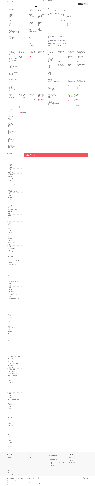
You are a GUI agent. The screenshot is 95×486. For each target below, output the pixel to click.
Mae (29, 36)
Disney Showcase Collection (13, 254)
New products (10, 459)
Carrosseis (50, 71)
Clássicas (10, 180)
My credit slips (31, 461)
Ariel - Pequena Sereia (13, 72)
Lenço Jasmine (21, 95)
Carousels (11, 13)
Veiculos (49, 73)
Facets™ (10, 65)
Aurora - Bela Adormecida (13, 275)
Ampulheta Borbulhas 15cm (76, 99)
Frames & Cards (51, 102)
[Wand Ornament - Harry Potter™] (62, 52)
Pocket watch (50, 98)
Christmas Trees (51, 83)
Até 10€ (10, 29)
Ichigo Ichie (50, 60)
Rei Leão (10, 304)
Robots (49, 68)
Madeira (39, 20)
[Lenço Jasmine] (23, 94)
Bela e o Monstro (12, 78)
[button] (30, 9)
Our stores (10, 463)
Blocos (9, 408)
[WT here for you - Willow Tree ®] (52, 34)
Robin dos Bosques (12, 302)
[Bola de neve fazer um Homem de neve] (63, 12)
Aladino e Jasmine (12, 68)
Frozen (10, 83)
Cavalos (39, 23)
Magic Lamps (11, 20)
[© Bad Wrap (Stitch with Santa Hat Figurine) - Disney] (23, 52)
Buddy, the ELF (51, 58)
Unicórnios (31, 24)
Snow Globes (11, 15)
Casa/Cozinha (11, 97)
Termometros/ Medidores (52, 95)
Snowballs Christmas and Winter (54, 81)
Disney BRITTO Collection (13, 252)
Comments (11, 38)
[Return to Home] (7, 151)
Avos (30, 38)
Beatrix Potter (10, 417)
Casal (30, 42)
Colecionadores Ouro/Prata (14, 31)
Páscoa (10, 109)
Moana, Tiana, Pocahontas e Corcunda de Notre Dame (13, 294)
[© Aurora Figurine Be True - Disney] (33, 52)
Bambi (10, 76)
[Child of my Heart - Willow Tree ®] (52, 41)
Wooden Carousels (32, 31)
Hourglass (50, 101)
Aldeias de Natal (51, 88)
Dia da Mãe (11, 110)
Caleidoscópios (51, 75)
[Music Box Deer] (57, 11)
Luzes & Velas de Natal (52, 93)
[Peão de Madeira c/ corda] (72, 62)
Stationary (11, 25)
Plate (49, 67)
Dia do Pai (11, 111)
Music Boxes (11, 9)
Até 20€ (10, 30)
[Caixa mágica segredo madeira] (81, 62)
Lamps (49, 100)
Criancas (30, 40)
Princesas (30, 18)
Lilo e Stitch (11, 85)
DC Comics (50, 53)
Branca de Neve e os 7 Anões (13, 281)
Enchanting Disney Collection (13, 258)
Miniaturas (11, 14)
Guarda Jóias (11, 11)
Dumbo (10, 82)
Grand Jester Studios (13, 66)
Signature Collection (32, 46)
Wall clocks (50, 97)
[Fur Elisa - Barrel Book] (50, 11)
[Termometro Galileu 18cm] (70, 95)
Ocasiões (11, 28)
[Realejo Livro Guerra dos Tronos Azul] (72, 52)
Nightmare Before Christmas (13, 298)
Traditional (50, 62)
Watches (49, 96)
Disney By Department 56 (13, 256)
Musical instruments (52, 78)
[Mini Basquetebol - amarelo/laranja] (62, 62)
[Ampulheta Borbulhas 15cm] (76, 95)
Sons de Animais (51, 64)
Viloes (10, 93)
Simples (30, 14)
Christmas (11, 22)
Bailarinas (30, 17)
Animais (30, 21)
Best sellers (10, 461)
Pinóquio (49, 66)
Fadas (30, 20)
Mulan (9, 296)
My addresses (31, 463)
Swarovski (40, 15)
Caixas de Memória (32, 50)
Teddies (49, 76)
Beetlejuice (50, 59)
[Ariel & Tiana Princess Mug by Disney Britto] (42, 95)
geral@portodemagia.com (56, 465)
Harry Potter (50, 52)
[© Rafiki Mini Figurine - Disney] (42, 52)
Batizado (10, 438)
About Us (11, 33)
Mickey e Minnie (12, 86)
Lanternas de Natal (51, 90)
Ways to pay (11, 37)
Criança (39, 17)
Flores (30, 47)
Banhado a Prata (11, 220)
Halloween (11, 112)
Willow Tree (11, 16)
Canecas (10, 23)
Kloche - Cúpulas (51, 104)
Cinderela (11, 81)
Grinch (49, 57)
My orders (30, 457)
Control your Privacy (71, 462)
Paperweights (10, 404)
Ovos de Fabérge (41, 14)
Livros (30, 13)
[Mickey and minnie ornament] (23, 107)
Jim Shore (11, 18)
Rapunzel (10, 300)
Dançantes (40, 18)
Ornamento (31, 45)
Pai (29, 37)
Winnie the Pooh (12, 52)
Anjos (39, 28)
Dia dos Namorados (12, 108)
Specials (9, 457)
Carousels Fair (31, 32)
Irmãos (30, 39)
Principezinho (31, 25)
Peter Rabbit (31, 22)
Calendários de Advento (12, 373)
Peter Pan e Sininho (12, 305)
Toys (10, 21)
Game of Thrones (51, 54)
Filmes (10, 67)
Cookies (10, 36)
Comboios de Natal (51, 89)
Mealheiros (50, 79)
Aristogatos (11, 73)
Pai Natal (10, 317)
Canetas (9, 406)
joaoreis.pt (30, 478)
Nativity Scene (51, 87)
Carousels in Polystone (12, 184)
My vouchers (30, 466)
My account (30, 454)
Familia (30, 35)
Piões (49, 65)
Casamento (11, 116)
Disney (10, 17)
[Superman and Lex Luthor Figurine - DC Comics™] (81, 52)
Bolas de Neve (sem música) (53, 103)
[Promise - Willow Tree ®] (62, 41)
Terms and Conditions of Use (14, 32)
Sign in (86, 5)
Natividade (31, 44)
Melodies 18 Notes (12, 35)
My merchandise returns (33, 459)
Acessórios (31, 15)
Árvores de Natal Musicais (53, 86)
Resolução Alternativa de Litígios (14, 474)
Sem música (40, 30)
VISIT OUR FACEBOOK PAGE (47, 0)
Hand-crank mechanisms (13, 10)
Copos (10, 95)
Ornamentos (50, 69)
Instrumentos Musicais (12, 191)
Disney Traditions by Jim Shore (14, 260)
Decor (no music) (12, 24)
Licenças (50, 51)
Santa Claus (50, 82)
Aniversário (11, 115)
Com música (40, 22)
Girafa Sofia (31, 23)
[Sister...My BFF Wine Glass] (33, 95)
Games (49, 74)
